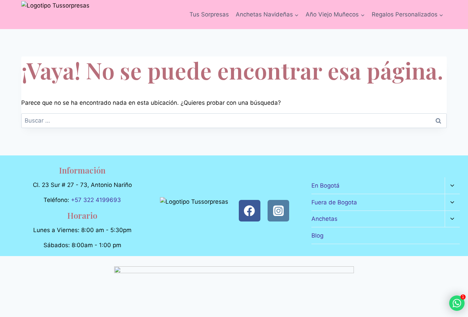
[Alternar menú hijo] (452, 185)
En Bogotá (325, 185)
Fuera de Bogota (334, 202)
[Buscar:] (234, 120)
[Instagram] (278, 210)
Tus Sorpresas (209, 14)
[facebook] (249, 210)
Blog (317, 235)
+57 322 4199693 (96, 199)
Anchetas (324, 218)
